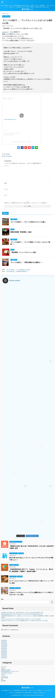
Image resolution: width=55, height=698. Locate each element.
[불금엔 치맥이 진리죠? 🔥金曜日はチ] (40, 397)
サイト (5, 195)
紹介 (4, 154)
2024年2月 (4, 642)
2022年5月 (4, 653)
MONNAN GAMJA (6, 670)
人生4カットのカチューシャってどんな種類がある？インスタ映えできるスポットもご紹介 (24, 620)
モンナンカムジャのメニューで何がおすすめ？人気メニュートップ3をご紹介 (21, 619)
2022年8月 (4, 648)
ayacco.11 (5, 32)
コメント (6, 165)
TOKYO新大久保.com (6, 673)
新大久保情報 (4, 677)
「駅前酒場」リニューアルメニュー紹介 (23, 252)
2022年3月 (4, 656)
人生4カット (4, 676)
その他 (3, 674)
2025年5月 (4, 640)
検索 (2, 599)
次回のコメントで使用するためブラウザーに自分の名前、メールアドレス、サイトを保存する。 (25, 202)
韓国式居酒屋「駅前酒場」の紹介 (21, 232)
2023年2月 (4, 643)
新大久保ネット (27, 9)
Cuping (3, 668)
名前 (5, 183)
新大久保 (5, 156)
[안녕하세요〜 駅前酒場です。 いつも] (15, 471)
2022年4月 (4, 654)
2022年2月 (4, 657)
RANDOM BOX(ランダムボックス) (10, 671)
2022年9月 (4, 646)
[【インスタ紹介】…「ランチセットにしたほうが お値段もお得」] (32, 147)
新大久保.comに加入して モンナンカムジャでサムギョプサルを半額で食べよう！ (22, 614)
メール (6, 189)
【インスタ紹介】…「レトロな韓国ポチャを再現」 (18, 269)
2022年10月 (4, 645)
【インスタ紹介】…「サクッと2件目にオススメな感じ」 (28, 222)
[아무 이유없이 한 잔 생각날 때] (15, 422)
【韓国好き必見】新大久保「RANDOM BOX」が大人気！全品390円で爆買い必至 (22, 612)
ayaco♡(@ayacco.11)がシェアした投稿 (22, 141)
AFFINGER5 (41, 695)
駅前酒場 (8, 154)
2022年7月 (4, 649)
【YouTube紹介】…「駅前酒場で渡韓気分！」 (17, 271)
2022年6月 (4, 651)
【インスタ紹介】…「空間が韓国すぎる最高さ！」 (26, 262)
